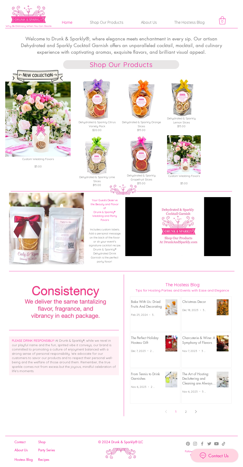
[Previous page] (166, 411)
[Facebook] (202, 443)
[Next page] (196, 411)
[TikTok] (223, 443)
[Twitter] (209, 443)
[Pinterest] (188, 443)
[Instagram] (195, 443)
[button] (222, 20)
